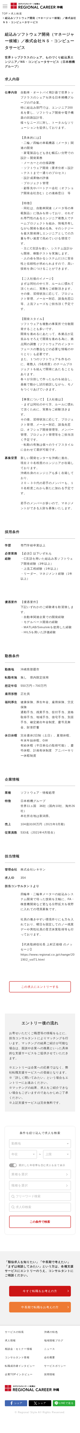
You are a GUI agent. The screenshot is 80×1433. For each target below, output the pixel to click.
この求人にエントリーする (40, 986)
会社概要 (49, 1357)
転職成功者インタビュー (20, 1365)
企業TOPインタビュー (19, 1374)
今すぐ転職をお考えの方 (40, 1291)
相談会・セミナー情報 (18, 1348)
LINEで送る (66, 1403)
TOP (5, 13)
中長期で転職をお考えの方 (40, 1307)
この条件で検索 (40, 1221)
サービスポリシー (55, 1365)
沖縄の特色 (51, 1332)
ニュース (49, 1348)
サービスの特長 (14, 1332)
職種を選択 (19, 1185)
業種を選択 (19, 1174)
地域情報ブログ (53, 1340)
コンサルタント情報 (17, 1357)
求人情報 (10, 1340)
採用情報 (49, 1374)
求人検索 (16, 13)
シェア (18, 1403)
